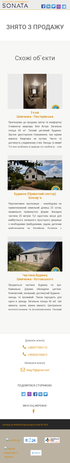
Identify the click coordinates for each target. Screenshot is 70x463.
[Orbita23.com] (15, 452)
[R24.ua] (30, 440)
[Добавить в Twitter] (53, 6)
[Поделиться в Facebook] (43, 6)
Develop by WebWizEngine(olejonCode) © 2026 (25, 425)
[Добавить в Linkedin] (48, 6)
